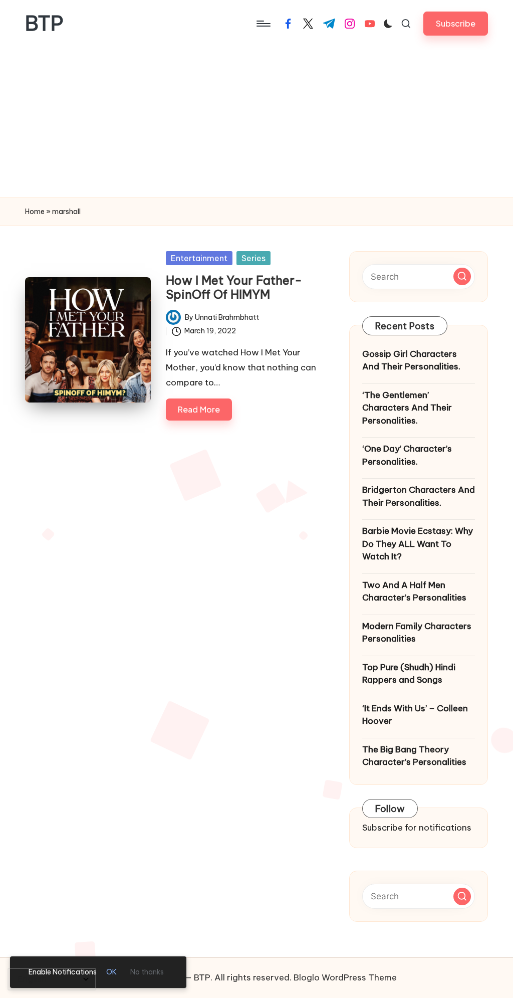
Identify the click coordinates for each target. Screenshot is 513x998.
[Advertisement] (256, 122)
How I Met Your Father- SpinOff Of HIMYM (234, 287)
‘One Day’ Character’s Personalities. (407, 455)
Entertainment (199, 258)
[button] (455, 23)
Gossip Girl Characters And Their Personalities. (411, 360)
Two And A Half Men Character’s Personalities (414, 591)
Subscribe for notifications (416, 827)
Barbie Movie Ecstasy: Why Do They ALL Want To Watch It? (417, 543)
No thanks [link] (147, 971)
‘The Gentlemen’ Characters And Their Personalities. (407, 407)
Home (35, 211)
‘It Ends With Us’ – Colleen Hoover (415, 715)
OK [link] (111, 971)
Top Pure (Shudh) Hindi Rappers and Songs (408, 674)
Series (253, 258)
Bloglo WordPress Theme (345, 977)
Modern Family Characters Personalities (416, 633)
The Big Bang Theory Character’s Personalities (414, 756)
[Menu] (262, 23)
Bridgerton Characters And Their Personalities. (418, 496)
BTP (44, 24)
